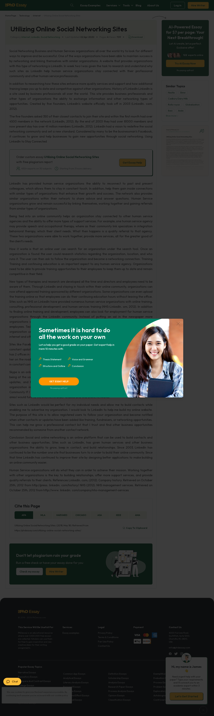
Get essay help (59, 381)
